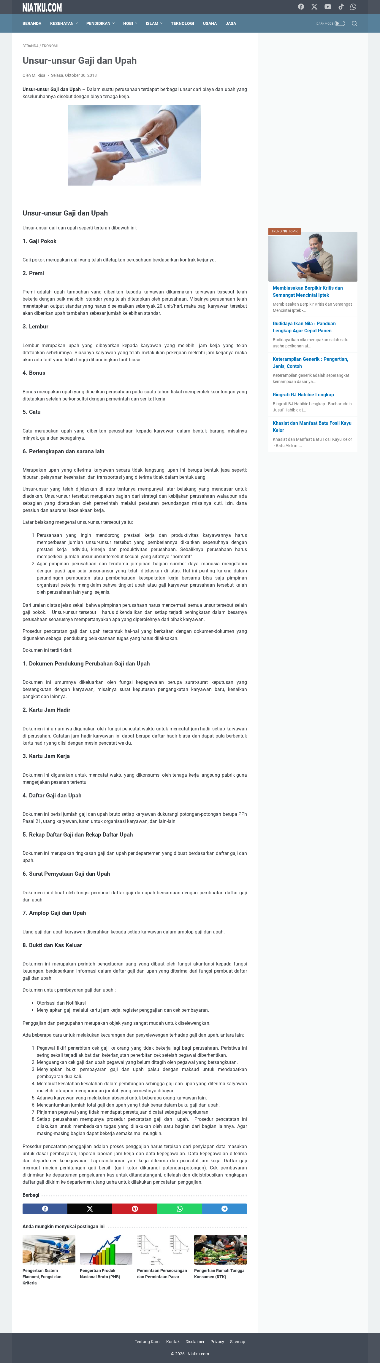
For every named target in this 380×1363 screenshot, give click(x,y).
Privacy (217, 1341)
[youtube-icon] (328, 7)
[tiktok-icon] (341, 7)
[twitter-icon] (314, 7)
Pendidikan (98, 23)
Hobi (128, 23)
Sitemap (237, 1341)
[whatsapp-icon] (353, 7)
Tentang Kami (147, 1341)
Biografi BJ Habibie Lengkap (303, 395)
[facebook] (45, 1209)
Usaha (210, 23)
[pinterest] (134, 1209)
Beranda (32, 23)
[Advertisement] (312, 132)
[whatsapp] (179, 1209)
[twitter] (89, 1209)
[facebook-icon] (301, 7)
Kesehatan (62, 23)
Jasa (231, 23)
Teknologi (182, 23)
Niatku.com (198, 1353)
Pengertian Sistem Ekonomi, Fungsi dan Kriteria (42, 1276)
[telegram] (224, 1209)
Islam (152, 23)
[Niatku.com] (46, 7)
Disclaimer (195, 1341)
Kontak (173, 1341)
